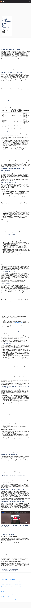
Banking (3, 32)
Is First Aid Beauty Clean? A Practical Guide (9, 570)
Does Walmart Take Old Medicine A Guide (8, 576)
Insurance (5, 1)
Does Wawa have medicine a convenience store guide (9, 591)
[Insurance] (1, 1)
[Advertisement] (15, 8)
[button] (26, 1)
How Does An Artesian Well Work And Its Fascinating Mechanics (11, 584)
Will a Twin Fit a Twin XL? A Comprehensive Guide (10, 569)
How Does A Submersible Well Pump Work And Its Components (11, 594)
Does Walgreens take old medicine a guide (8, 596)
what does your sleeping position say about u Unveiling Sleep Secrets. (12, 581)
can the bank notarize (19, 322)
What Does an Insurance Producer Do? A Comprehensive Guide (11, 589)
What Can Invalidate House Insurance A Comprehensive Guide (11, 599)
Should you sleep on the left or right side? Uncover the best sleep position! (13, 586)
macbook (3, 30)
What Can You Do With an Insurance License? (8, 579)
